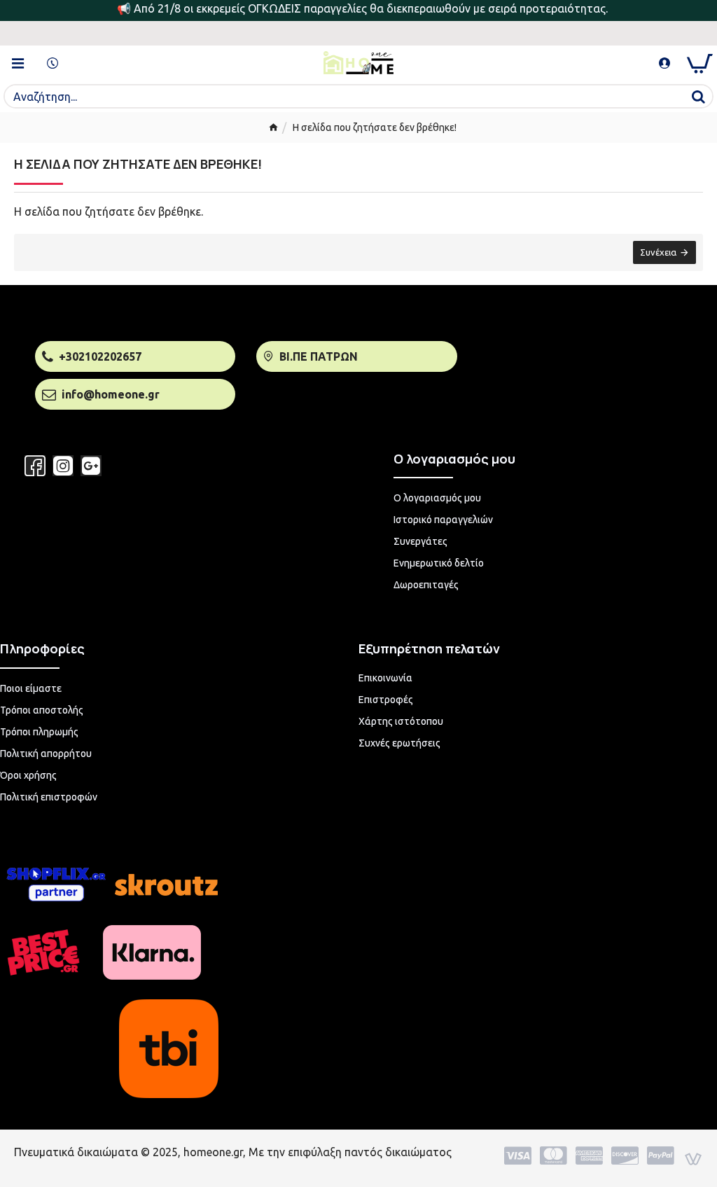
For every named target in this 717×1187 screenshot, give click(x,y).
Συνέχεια (658, 252)
